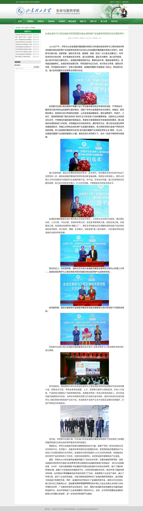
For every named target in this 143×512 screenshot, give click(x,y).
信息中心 (27, 27)
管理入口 (118, 2)
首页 (22, 27)
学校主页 (112, 2)
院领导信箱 (125, 2)
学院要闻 (32, 27)
